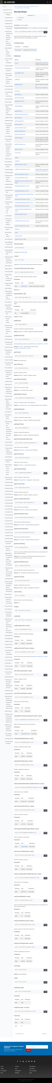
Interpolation (8, 681)
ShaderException (8, 381)
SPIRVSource (9, 372)
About (30, 1072)
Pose (7, 313)
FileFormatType (8, 144)
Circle (7, 60)
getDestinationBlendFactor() (21, 114)
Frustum (7, 151)
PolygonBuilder (9, 308)
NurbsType (8, 687)
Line (7, 212)
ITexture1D (8, 599)
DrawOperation (8, 663)
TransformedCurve (9, 445)
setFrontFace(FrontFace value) (22, 199)
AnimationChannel (9, 26)
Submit (28, 1050)
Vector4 (7, 470)
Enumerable (8, 561)
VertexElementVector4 (9, 526)
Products (17, 1066)
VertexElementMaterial (10, 497)
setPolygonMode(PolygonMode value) (24, 202)
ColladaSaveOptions (9, 65)
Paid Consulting (32, 1070)
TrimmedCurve (9, 454)
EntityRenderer (9, 114)
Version (7, 472)
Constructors (21, 17)
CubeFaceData (8, 73)
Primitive (8, 318)
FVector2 (8, 129)
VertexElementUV (8, 520)
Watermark (8, 550)
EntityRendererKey (9, 120)
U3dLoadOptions (8, 456)
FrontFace (8, 673)
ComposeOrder (8, 647)
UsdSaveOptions (8, 464)
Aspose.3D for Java (8, 9)
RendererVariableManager (10, 359)
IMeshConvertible (8, 581)
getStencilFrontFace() (20, 134)
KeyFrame (8, 199)
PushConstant (9, 327)
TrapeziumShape (8, 448)
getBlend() (17, 79)
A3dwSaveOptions (9, 20)
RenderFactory (9, 344)
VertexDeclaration (9, 477)
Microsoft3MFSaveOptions (10, 242)
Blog (2, 1072)
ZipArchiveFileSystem (9, 541)
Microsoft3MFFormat (9, 239)
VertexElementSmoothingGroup (11, 506)
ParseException (8, 274)
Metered (7, 236)
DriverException (8, 101)
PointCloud (8, 306)
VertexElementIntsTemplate (11, 494)
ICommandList (9, 571)
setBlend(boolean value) (21, 164)
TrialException (9, 452)
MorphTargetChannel (9, 247)
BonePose (8, 43)
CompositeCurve (8, 68)
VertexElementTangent (10, 512)
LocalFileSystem (8, 215)
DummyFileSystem (9, 104)
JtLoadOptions (9, 197)
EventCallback (9, 565)
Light (7, 210)
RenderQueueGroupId (10, 714)
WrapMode (8, 743)
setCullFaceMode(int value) (21, 177)
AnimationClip (9, 28)
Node (7, 254)
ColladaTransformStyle (10, 641)
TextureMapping (8, 733)
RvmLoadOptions (8, 367)
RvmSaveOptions (8, 370)
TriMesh (7, 450)
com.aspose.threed (8, 12)
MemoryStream (8, 232)
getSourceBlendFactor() (20, 127)
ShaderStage (9, 393)
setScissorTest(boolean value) (22, 206)
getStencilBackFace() (20, 131)
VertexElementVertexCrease (11, 532)
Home (15, 6)
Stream (7, 416)
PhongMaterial (9, 293)
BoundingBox (9, 45)
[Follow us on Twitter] (20, 1061)
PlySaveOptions (8, 305)
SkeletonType (9, 721)
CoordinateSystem (9, 650)
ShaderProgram (8, 387)
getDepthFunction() (19, 101)
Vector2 (7, 466)
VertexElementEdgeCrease (11, 488)
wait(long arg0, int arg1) (20, 239)
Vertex (7, 474)
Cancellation (8, 55)
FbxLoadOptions (8, 136)
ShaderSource (9, 391)
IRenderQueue (9, 589)
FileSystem (8, 148)
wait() (16, 232)
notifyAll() (17, 161)
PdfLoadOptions (8, 288)
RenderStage (9, 716)
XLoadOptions (9, 557)
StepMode (8, 728)
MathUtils (8, 224)
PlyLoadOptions (8, 302)
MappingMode (9, 685)
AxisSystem (8, 37)
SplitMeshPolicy (8, 724)
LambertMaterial (8, 206)
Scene (7, 376)
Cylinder (7, 81)
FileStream (8, 146)
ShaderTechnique (8, 396)
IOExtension (8, 181)
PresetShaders (9, 706)
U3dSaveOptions (8, 459)
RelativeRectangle (9, 342)
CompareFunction (9, 644)
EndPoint (8, 110)
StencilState (8, 408)
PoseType (8, 704)
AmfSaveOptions (8, 23)
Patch (7, 276)
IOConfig (8, 177)
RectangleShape (8, 336)
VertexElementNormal (9, 500)
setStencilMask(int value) (21, 214)
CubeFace (8, 652)
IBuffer (7, 569)
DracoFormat (9, 96)
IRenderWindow (8, 597)
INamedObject (9, 583)
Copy (45, 32)
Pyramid (7, 329)
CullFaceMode (9, 75)
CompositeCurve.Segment (10, 17)
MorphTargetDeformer (9, 250)
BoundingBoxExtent (9, 638)
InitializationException (9, 190)
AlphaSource (8, 624)
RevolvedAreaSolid (9, 362)
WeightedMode (8, 553)
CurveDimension (8, 657)
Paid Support (18, 1070)
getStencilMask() (19, 137)
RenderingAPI (9, 654)
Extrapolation (9, 125)
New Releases (32, 1066)
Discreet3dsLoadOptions (10, 89)
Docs (16, 1068)
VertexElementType (9, 738)
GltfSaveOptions (8, 164)
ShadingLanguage (9, 666)
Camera (7, 53)
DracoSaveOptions (9, 99)
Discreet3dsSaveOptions (10, 92)
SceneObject (8, 378)
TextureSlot (8, 435)
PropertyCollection (9, 325)
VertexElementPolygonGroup (11, 503)
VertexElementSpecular (10, 509)
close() (16, 63)
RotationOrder (9, 719)
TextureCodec (9, 431)
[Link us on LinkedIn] (23, 1061)
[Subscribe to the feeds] (35, 1061)
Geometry (8, 155)
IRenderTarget (9, 591)
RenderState (8, 352)
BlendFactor (8, 630)
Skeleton (8, 403)
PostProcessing (8, 316)
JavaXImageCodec (9, 195)
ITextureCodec (9, 603)
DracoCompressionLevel (10, 660)
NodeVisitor (8, 620)
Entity (7, 112)
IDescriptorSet (9, 573)
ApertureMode (9, 626)
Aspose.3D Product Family (23, 6)
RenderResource (8, 350)
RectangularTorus (9, 339)
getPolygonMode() (19, 121)
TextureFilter (8, 730)
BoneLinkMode (9, 632)
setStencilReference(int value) (22, 220)
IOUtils (7, 179)
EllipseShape (8, 108)
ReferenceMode (8, 711)
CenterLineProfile (8, 58)
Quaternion (8, 331)
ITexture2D (8, 601)
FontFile (7, 150)
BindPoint (8, 39)
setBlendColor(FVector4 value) (22, 169)
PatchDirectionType (9, 690)
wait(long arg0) (18, 235)
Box (7, 50)
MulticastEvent (9, 252)
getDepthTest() (18, 111)
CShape (7, 51)
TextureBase (8, 429)
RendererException (9, 356)
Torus (7, 437)
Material (7, 222)
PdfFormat (8, 285)
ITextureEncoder (8, 612)
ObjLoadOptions (8, 265)
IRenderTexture (8, 594)
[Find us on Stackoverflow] (26, 1061)
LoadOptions (8, 220)
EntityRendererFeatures (10, 117)
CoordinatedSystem (9, 514)
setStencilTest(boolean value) (22, 225)
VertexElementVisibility (10, 535)
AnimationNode (8, 31)
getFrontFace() (18, 117)
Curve (7, 77)
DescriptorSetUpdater (9, 86)
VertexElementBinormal (10, 482)
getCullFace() (18, 94)
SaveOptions (8, 374)
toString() (17, 229)
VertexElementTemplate (10, 517)
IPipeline (8, 587)
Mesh (7, 234)
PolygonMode (9, 702)
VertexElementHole (9, 491)
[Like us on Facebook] (17, 1061)
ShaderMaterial (8, 384)
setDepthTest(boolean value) (22, 191)
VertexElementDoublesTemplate (12, 485)
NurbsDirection (9, 260)
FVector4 (8, 133)
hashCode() (18, 152)
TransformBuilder (8, 442)
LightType (8, 683)
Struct (7, 622)
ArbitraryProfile (9, 33)
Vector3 (7, 468)
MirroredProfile (9, 244)
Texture (7, 427)
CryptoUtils (8, 70)
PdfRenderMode (8, 696)
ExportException (8, 123)
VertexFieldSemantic (9, 741)
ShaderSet (8, 389)
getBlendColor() (18, 84)
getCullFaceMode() (19, 97)
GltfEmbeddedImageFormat (11, 676)
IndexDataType (8, 679)
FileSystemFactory (9, 568)
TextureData (8, 433)
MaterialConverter (9, 618)
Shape (7, 401)
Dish (7, 94)
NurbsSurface (9, 262)
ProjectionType (9, 708)
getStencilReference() (20, 144)
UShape (7, 461)
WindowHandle (9, 555)
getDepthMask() (18, 106)
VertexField (8, 543)
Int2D (7, 192)
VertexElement (9, 479)
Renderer (8, 354)
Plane (7, 297)
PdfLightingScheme (9, 693)
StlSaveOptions (8, 414)
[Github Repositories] (32, 1061)
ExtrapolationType (9, 669)
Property (8, 322)
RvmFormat (8, 364)
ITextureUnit (8, 614)
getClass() (17, 91)
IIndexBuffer (8, 575)
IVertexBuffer (8, 615)
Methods (20, 19)
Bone (7, 41)
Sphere (7, 406)
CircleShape (8, 62)
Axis (7, 628)
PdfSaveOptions (8, 291)
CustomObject (9, 79)
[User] (47, 2)
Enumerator (8, 563)
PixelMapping (9, 295)
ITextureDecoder (8, 609)
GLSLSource (8, 153)
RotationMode (9, 718)
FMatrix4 (8, 127)
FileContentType (8, 672)
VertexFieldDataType (9, 546)
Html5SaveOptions (9, 175)
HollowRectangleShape (10, 172)
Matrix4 (7, 229)
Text (7, 425)
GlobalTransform (8, 158)
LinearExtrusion (8, 218)
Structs (7, 418)
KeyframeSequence (9, 202)
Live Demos (32, 1068)
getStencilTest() (18, 149)
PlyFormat (8, 299)
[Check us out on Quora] (29, 1061)
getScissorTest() (19, 124)
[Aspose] (9, 2)
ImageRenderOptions (9, 184)
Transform (8, 439)
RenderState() (18, 50)
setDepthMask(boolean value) (22, 186)
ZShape (7, 559)
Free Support (3, 1070)
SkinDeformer (9, 405)
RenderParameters (9, 347)
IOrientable (8, 585)
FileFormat (8, 141)
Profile (7, 320)
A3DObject (8, 14)
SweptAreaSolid (8, 421)
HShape (7, 166)
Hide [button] (33, 15)
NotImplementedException (10, 256)
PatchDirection (9, 278)
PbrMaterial (8, 280)
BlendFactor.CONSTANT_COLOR (39, 343)
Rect (7, 333)
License (7, 208)
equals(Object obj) (19, 73)
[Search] (50, 2)
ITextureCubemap (9, 606)
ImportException (8, 187)
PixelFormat (8, 698)
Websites (17, 1072)
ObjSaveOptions (8, 268)
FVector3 (8, 131)
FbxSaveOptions (8, 139)
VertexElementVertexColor (10, 529)
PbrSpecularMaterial (9, 283)
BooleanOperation (9, 635)
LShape (7, 203)
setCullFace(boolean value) (21, 174)
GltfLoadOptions (8, 161)
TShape (7, 423)
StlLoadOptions (8, 411)
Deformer (8, 83)
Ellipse (7, 106)
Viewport (8, 548)
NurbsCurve (8, 258)
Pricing (2, 1068)
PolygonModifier (8, 311)
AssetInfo (8, 35)
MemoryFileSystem (9, 227)
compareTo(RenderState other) (22, 68)
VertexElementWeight (9, 538)
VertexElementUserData (10, 523)
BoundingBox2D (8, 48)
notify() (16, 157)
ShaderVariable (8, 399)
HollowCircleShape (9, 169)
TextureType (8, 735)
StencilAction (8, 726)
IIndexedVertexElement (10, 578)
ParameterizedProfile (9, 271)
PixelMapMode (9, 700)
